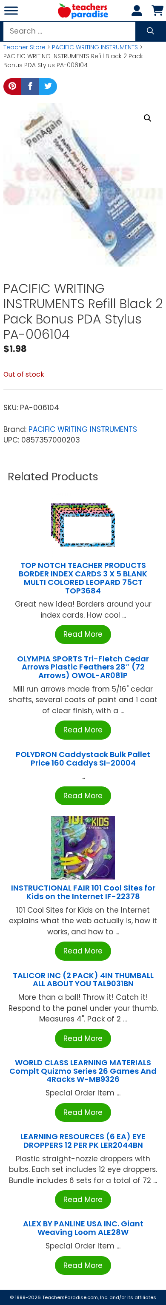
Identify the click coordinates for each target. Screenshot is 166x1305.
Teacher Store (24, 47)
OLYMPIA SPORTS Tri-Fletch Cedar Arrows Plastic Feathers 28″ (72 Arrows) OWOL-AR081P (83, 667)
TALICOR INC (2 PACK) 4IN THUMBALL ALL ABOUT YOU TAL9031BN (83, 979)
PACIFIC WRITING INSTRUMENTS (95, 47)
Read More (83, 634)
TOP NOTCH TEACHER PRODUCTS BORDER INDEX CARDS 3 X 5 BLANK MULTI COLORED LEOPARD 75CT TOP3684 (83, 578)
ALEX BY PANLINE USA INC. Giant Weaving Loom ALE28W (83, 1227)
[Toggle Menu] (11, 10)
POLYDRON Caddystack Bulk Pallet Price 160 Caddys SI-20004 (83, 758)
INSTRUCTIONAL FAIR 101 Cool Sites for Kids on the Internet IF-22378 (83, 892)
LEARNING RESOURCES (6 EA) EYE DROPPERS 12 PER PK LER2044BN (83, 1140)
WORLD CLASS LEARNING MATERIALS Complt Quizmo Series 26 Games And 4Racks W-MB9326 (83, 1071)
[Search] (150, 31)
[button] (147, 118)
